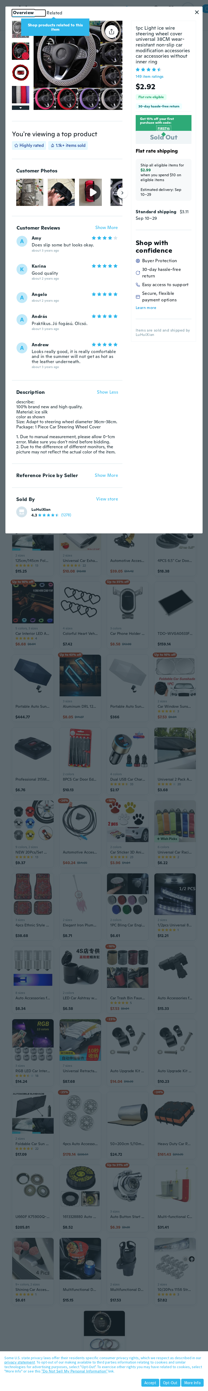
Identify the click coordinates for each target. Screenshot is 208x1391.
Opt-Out (170, 1382)
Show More (106, 227)
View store (107, 499)
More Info (192, 1382)
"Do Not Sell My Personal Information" (74, 1371)
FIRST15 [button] (164, 128)
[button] (197, 12)
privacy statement (19, 1362)
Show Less (107, 392)
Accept (150, 1382)
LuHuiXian (41, 509)
